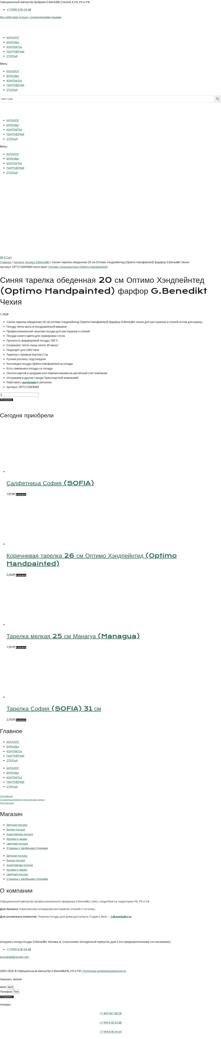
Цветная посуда (17, 844)
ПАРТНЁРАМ (15, 52)
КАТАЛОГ (12, 38)
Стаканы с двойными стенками (27, 848)
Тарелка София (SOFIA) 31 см (53, 708)
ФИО (3, 987)
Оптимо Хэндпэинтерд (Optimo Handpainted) (78, 267)
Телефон (6, 992)
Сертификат (6, 796)
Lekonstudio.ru (121, 917)
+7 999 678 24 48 (110, 1023)
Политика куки (7, 803)
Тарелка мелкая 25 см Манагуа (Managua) (73, 636)
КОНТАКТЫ (14, 47)
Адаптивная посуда (19, 834)
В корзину (6, 399)
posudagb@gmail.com (14, 957)
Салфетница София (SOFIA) (50, 483)
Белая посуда (15, 830)
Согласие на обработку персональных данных (22, 799)
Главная (5, 262)
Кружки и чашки (16, 839)
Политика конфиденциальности (104, 971)
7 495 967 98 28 (111, 1013)
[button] (110, 64)
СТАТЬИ (12, 56)
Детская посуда (16, 825)
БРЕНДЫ (12, 42)
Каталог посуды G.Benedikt (32, 262)
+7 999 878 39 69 (110, 1032)
